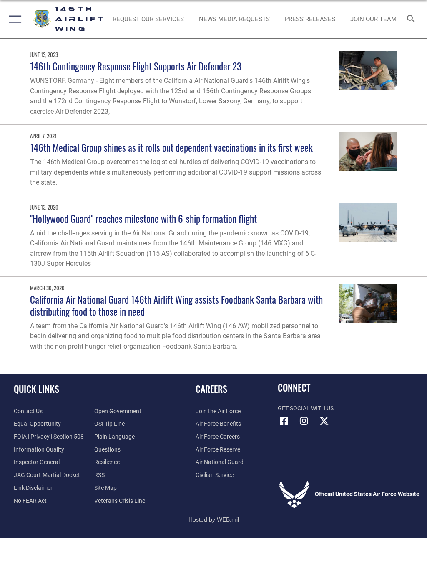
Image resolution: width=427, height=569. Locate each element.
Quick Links (36, 388)
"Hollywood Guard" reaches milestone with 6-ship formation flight (143, 218)
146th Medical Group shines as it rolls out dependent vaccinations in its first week (171, 147)
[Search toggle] (412, 19)
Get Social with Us (306, 408)
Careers (211, 388)
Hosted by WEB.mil (213, 519)
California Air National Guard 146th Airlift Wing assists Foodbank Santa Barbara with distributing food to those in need (176, 305)
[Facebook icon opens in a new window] (284, 421)
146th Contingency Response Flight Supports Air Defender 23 (135, 66)
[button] (13, 19)
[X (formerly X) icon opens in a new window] (324, 421)
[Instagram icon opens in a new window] (304, 421)
